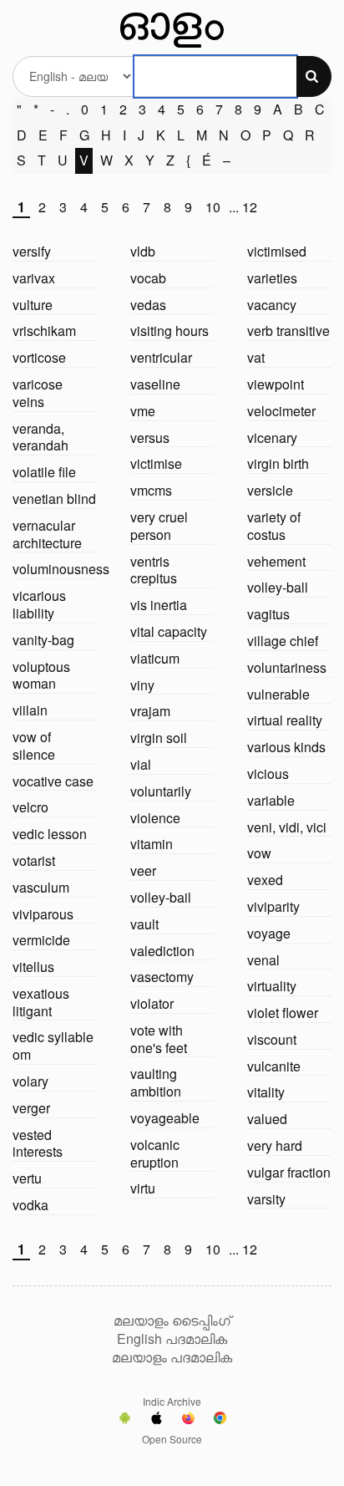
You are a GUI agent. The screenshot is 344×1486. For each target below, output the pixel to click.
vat (256, 357)
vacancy (271, 304)
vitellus (33, 966)
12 (249, 207)
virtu (142, 1188)
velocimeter (281, 410)
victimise (156, 463)
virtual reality (284, 720)
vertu (27, 1178)
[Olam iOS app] (156, 1420)
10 (212, 207)
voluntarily (160, 791)
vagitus (268, 613)
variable (271, 800)
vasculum (41, 887)
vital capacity (168, 631)
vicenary (272, 437)
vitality (266, 1092)
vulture (33, 304)
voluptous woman (41, 675)
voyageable (165, 1117)
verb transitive (288, 330)
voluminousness (61, 568)
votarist (34, 860)
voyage (269, 933)
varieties (272, 278)
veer (143, 870)
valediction (162, 950)
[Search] (313, 76)
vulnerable (278, 694)
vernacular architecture (47, 534)
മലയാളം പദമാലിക (172, 1357)
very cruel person (159, 525)
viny (142, 685)
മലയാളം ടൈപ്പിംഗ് (172, 1320)
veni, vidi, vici (286, 827)
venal (263, 959)
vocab (148, 278)
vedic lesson (50, 833)
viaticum (155, 658)
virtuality (271, 985)
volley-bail (160, 897)
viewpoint (275, 384)
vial (140, 764)
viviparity (273, 906)
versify (32, 251)
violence (155, 817)
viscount (271, 1039)
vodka (30, 1204)
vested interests (38, 1143)
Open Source (172, 1439)
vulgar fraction (289, 1172)
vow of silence (34, 745)
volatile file (44, 471)
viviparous (43, 914)
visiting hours (169, 330)
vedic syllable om (53, 1045)
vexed (265, 879)
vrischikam (44, 330)
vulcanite (274, 1066)
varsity (266, 1199)
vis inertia (158, 604)
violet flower (282, 1012)
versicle (270, 490)
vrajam (150, 710)
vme (142, 410)
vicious (268, 773)
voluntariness (286, 667)
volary (30, 1081)
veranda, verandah (40, 437)
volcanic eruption (155, 1153)
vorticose (39, 357)
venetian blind (54, 498)
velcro (30, 807)
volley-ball (277, 587)
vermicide (41, 939)
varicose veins (38, 392)
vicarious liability (39, 604)
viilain (30, 710)
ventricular (161, 357)
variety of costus (274, 525)
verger (31, 1107)
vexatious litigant (41, 1002)
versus (149, 437)
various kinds (286, 746)
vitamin (151, 843)
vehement (276, 561)
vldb (142, 251)
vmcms (151, 490)
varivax (34, 278)
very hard (274, 1145)
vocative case (53, 781)
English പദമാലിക (172, 1339)
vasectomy (162, 976)
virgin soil (158, 737)
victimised (276, 251)
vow (259, 853)
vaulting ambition (155, 1082)
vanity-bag (43, 639)
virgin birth (278, 463)
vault (144, 924)
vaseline (155, 384)
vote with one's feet (158, 1038)
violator (152, 1003)
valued (267, 1118)
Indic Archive (172, 1401)
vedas (148, 304)
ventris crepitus (153, 570)
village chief (282, 640)
